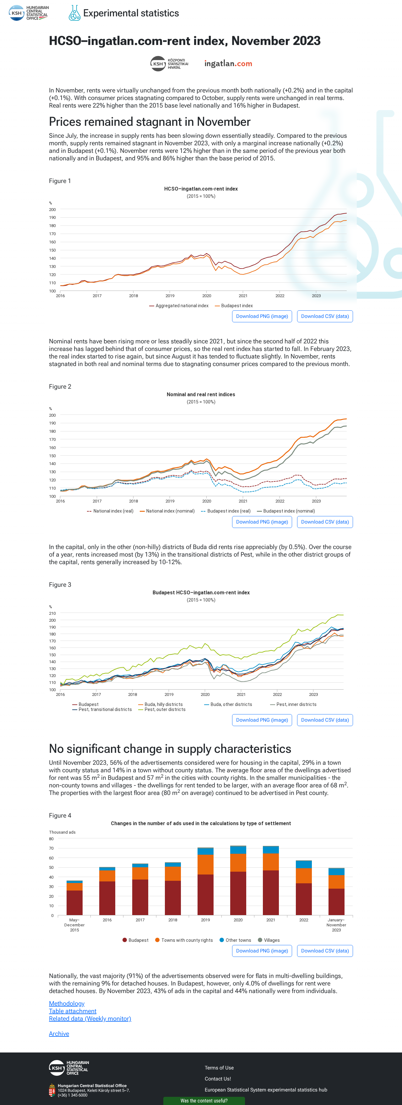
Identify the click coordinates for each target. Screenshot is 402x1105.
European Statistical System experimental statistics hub (266, 1090)
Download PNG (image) (262, 316)
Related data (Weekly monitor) (90, 1018)
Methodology (66, 1003)
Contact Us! (218, 1079)
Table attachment (72, 1011)
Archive (59, 1033)
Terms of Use (219, 1068)
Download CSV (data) (325, 316)
